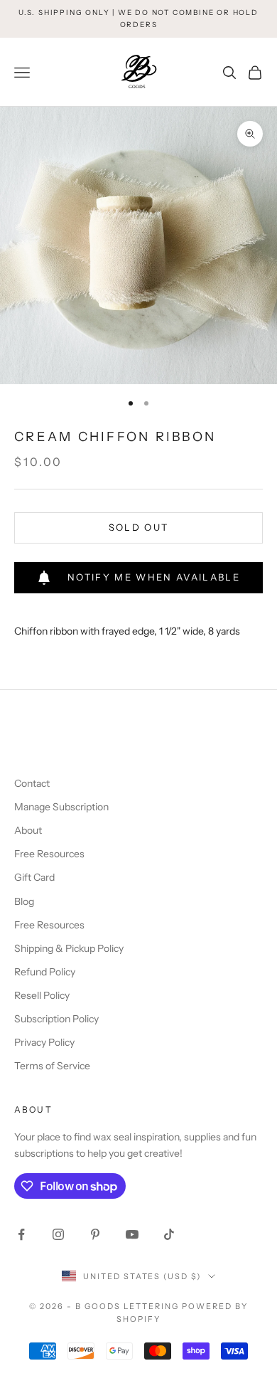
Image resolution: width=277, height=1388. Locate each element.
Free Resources (49, 853)
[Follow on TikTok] (169, 1234)
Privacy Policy (44, 1042)
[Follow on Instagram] (58, 1234)
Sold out (139, 527)
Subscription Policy (56, 1018)
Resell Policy (42, 995)
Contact (32, 783)
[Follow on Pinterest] (95, 1234)
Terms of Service (52, 1065)
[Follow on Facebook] (21, 1234)
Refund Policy (44, 971)
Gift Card (34, 877)
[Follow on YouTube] (132, 1234)
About (28, 830)
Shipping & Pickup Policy (69, 948)
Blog (24, 901)
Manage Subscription (61, 806)
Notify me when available (153, 577)
